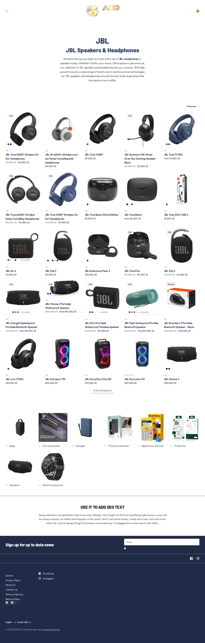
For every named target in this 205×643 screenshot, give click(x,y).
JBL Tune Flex (132, 271)
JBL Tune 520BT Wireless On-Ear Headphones (22, 156)
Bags (12, 445)
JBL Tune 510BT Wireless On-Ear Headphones (62, 216)
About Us (10, 585)
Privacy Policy (13, 580)
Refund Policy (13, 599)
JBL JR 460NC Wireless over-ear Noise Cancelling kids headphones (62, 158)
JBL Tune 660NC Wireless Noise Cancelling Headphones (22, 216)
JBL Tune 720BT (94, 154)
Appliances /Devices (153, 445)
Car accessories (51, 445)
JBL (7, 151)
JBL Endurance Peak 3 (97, 271)
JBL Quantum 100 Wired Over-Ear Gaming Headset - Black (140, 158)
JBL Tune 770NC (173, 154)
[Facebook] (190, 558)
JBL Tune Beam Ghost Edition (101, 214)
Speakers (14, 485)
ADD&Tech (129, 375)
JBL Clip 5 (50, 271)
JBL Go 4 (11, 271)
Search (9, 575)
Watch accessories (53, 485)
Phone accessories (118, 445)
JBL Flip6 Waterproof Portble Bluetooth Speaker (141, 325)
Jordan (24, 622)
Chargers (80, 445)
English (9, 622)
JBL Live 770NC (15, 379)
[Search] (192, 11)
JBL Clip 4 (169, 271)
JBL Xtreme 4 (171, 379)
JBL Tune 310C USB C (176, 214)
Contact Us (12, 589)
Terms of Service (14, 594)
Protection (180, 445)
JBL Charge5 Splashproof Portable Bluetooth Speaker (22, 325)
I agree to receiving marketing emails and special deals (154, 548)
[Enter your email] (196, 542)
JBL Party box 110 (134, 379)
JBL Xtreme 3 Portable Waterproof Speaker (58, 306)
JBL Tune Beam (133, 214)
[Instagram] (196, 558)
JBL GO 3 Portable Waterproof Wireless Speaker (102, 325)
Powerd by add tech (51, 629)
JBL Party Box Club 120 (98, 379)
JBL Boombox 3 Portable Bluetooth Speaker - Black (179, 325)
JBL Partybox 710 (55, 379)
